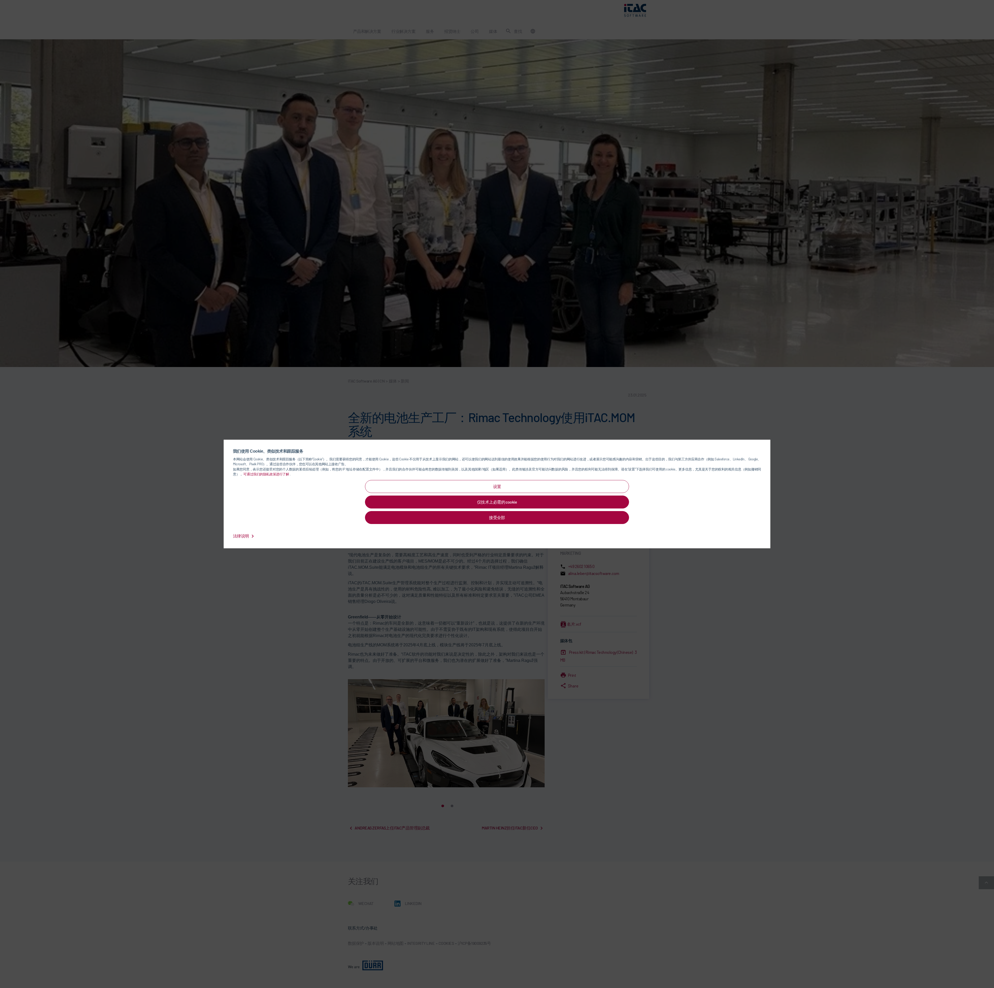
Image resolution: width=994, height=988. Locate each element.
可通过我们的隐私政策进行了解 (266, 474)
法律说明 (241, 535)
